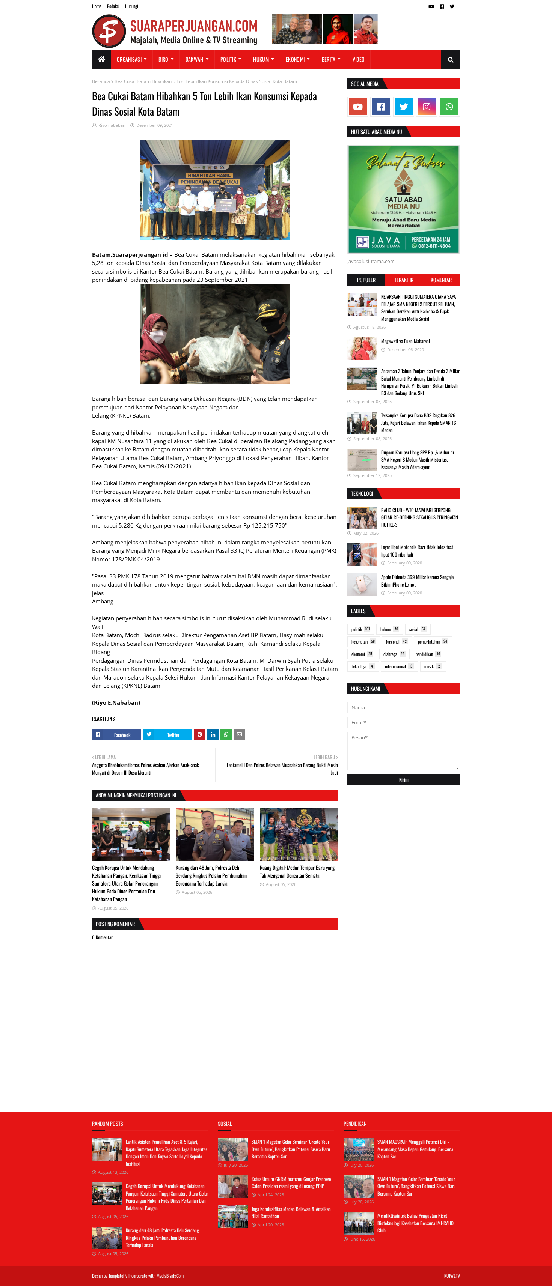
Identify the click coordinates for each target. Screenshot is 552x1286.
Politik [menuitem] (228, 59)
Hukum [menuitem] (261, 59)
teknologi (362, 666)
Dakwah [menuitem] (195, 59)
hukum (389, 629)
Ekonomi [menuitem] (295, 59)
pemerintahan (432, 641)
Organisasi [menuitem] (129, 59)
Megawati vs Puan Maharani (405, 340)
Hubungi (131, 6)
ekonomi (361, 654)
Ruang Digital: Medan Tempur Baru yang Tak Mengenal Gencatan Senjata (297, 871)
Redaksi (113, 6)
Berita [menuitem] (329, 59)
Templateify (118, 1275)
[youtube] (431, 6)
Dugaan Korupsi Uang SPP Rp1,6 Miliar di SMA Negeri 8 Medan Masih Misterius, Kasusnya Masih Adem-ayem (417, 459)
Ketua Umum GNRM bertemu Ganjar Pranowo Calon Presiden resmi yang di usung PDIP (291, 1182)
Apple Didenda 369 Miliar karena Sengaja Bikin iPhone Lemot (417, 580)
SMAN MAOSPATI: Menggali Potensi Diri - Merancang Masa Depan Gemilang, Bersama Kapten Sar (415, 1149)
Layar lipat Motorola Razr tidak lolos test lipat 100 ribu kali (417, 550)
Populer (366, 280)
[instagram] (427, 106)
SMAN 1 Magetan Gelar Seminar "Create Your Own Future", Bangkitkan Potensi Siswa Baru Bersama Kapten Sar (291, 1149)
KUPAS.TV (452, 1275)
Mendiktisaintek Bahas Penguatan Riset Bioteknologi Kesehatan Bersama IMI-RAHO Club (415, 1223)
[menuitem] (101, 59)
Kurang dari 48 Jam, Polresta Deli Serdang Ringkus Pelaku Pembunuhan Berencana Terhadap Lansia (211, 875)
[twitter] (452, 6)
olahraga (393, 654)
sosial (417, 629)
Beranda (101, 81)
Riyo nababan (111, 125)
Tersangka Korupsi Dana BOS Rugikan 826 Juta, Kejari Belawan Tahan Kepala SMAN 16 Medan (418, 422)
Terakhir (403, 280)
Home (96, 6)
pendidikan (428, 654)
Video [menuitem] (359, 59)
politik (360, 629)
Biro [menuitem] (163, 59)
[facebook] (442, 6)
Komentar (441, 280)
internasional (398, 666)
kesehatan (363, 641)
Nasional (396, 641)
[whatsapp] (449, 106)
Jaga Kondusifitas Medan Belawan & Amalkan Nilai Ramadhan (291, 1212)
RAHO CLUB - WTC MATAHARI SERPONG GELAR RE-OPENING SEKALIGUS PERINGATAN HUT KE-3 (419, 517)
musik (432, 666)
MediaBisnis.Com (170, 1275)
